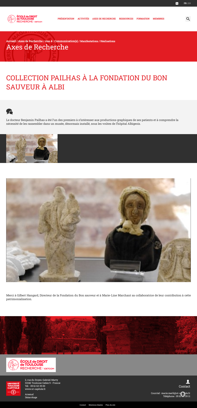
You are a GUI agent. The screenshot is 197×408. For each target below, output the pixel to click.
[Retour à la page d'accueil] (24, 19)
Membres (158, 18)
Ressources (126, 18)
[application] (98, 230)
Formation (143, 18)
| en (189, 3)
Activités (83, 18)
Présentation (66, 18)
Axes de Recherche (104, 18)
